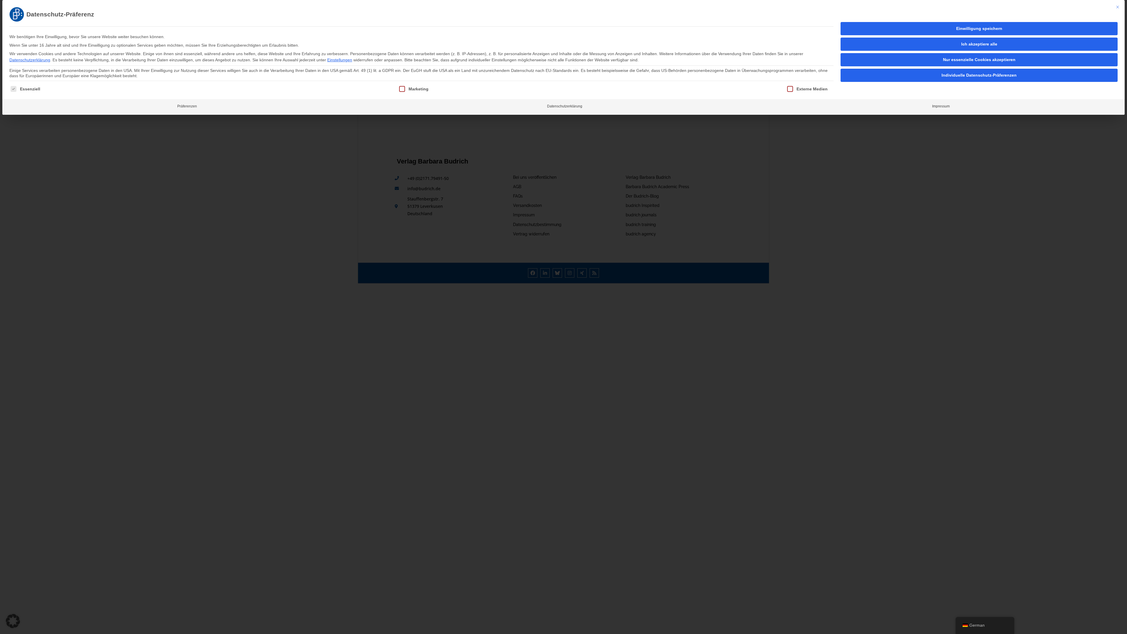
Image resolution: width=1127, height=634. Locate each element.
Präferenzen (187, 106)
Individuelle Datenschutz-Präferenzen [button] (979, 75)
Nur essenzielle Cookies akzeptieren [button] (979, 59)
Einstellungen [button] (339, 60)
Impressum (941, 106)
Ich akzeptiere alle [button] (979, 44)
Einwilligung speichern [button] (979, 28)
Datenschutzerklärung (29, 60)
